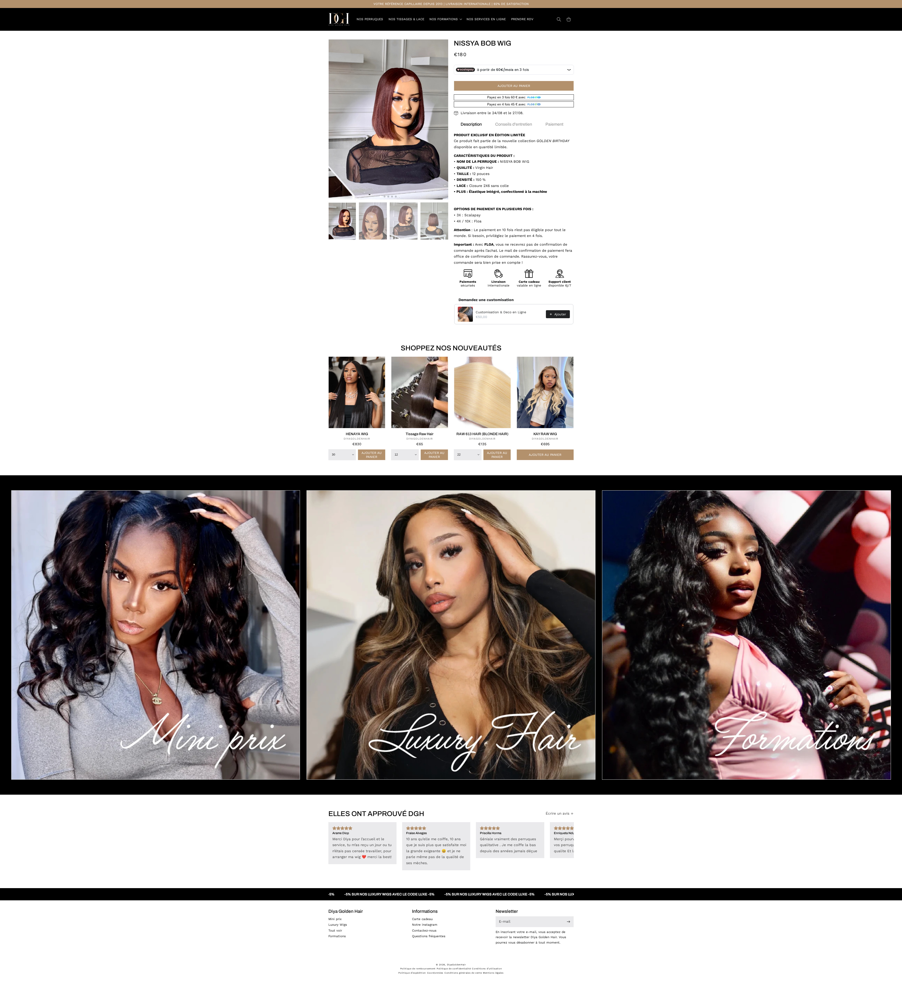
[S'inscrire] (569, 921)
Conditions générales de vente (463, 972)
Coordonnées (435, 972)
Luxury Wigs (337, 924)
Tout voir (335, 930)
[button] (445, 19)
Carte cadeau (422, 919)
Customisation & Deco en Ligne (501, 312)
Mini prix (335, 919)
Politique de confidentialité (454, 968)
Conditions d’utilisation (487, 968)
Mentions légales (493, 972)
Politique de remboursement (417, 968)
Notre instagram (424, 924)
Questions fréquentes (428, 936)
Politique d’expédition (412, 972)
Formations (337, 936)
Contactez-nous (424, 930)
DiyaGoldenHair (456, 964)
